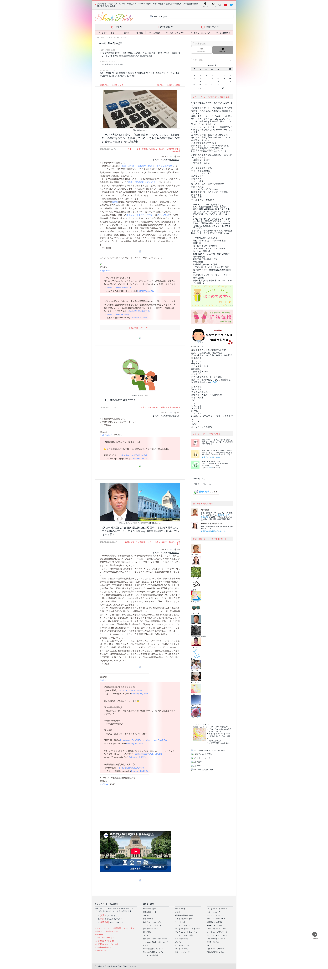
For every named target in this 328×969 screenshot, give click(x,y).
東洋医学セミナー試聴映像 (205, 246)
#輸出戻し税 (134, 311)
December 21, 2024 (141, 459)
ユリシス (195, 421)
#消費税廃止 (146, 311)
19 (206, 82)
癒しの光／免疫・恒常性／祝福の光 (207, 184)
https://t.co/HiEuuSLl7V (130, 740)
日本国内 (170, 149)
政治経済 (162, 149)
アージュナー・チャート (152, 925)
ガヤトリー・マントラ (201, 173)
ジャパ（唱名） (198, 181)
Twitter (103, 680)
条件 (210, 467)
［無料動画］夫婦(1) (200, 160)
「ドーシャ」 (205, 189)
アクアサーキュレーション (217, 939)
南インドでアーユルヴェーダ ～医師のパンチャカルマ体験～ (218, 736)
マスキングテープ (182, 949)
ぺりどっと (196, 403)
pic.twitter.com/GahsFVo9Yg (117, 314)
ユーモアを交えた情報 (201, 427)
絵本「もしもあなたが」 (152, 922)
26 (206, 85)
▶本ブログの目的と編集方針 (212, 457)
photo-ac (144, 130)
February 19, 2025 (137, 757)
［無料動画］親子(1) (200, 163)
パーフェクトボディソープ (217, 932)
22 (224, 82)
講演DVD (146, 915)
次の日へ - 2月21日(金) (167, 85)
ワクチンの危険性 (199, 392)
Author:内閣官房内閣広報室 (137, 523)
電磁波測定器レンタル (215, 952)
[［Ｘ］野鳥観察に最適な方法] (140, 374)
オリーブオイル (181, 909)
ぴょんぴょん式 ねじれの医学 (220, 729)
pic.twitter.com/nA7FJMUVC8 (148, 754)
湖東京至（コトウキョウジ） (139, 215)
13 (212, 79)
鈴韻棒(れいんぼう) (214, 922)
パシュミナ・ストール (215, 915)
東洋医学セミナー (224, 515)
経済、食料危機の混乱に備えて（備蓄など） (211, 379)
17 (194, 82)
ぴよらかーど (180, 942)
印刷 (178, 157)
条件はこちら (174, 160)
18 (200, 82)
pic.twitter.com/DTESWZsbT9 (117, 287)
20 (212, 82)
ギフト (209, 945)
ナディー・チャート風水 (184, 935)
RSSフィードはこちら (202, 484)
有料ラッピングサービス (216, 949)
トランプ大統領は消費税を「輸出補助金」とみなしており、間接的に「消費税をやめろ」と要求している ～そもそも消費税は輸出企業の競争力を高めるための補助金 (140, 54)
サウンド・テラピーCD (216, 919)
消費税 (144, 149)
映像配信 (204, 517)
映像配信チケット (149, 912)
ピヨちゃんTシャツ (182, 952)
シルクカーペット (182, 939)
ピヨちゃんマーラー (214, 912)
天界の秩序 (196, 197)
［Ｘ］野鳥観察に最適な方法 (111, 64)
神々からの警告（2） (202, 251)
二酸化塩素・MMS (199, 371)
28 (218, 85)
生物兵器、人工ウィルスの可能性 (206, 395)
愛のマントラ (197, 176)
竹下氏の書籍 (148, 919)
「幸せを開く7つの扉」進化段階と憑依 (211, 267)
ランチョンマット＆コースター (187, 932)
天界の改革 (196, 195)
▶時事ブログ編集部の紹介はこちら (213, 531)
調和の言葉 (147, 932)
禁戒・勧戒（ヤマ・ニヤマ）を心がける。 (210, 145)
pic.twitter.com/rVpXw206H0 (131, 768)
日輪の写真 (196, 179)
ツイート (164, 157)
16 (230, 79)
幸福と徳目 (198, 262)
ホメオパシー (197, 374)
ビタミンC (196, 361)
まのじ (127, 542)
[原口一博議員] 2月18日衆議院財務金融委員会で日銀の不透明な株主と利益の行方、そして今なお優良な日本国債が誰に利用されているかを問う (140, 74)
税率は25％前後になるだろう (141, 182)
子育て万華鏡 (214, 743)
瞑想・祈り (196, 363)
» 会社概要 (99, 934)
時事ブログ (105, 37)
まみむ (194, 424)
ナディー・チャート (150, 929)
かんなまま (196, 408)
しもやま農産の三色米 (183, 919)
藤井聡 (115, 202)
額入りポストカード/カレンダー (155, 939)
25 (200, 85)
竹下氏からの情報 (173, 407)
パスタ (177, 912)
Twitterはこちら (200, 479)
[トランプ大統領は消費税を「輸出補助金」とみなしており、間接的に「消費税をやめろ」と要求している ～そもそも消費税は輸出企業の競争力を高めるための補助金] (140, 109)
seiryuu (194, 411)
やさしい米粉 (180, 922)
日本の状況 (196, 387)
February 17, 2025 (145, 291)
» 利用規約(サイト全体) (104, 941)
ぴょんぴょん (197, 406)
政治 (132, 542)
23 (230, 82)
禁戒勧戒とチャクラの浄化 (205, 264)
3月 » (224, 88)
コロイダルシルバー (200, 366)
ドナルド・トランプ (132, 149)
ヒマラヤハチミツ (149, 945)
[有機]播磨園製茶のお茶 (184, 915)
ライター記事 (197, 397)
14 (218, 79)
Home (97, 37)
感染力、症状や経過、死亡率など (206, 353)
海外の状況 (196, 389)
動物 (163, 407)
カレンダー (147, 935)
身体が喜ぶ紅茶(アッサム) (152, 949)
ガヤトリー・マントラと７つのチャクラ (211, 248)
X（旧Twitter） (106, 271)
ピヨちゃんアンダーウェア (217, 909)
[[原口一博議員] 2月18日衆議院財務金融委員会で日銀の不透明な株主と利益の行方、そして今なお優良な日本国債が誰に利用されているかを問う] (140, 502)
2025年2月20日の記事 (118, 37)
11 (200, 79)
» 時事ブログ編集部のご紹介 (106, 931)
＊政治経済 (152, 149)
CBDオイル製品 (213, 942)
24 (194, 85)
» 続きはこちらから (140, 327)
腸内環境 (195, 369)
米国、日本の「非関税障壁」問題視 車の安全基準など (147, 166)
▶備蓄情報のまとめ (200, 382)
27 (212, 85)
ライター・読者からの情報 (156, 542)
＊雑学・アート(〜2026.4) (149, 407)
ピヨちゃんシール (182, 945)
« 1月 (200, 88)
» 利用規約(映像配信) (103, 947)
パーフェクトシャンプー (216, 929)
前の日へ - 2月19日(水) (112, 85)
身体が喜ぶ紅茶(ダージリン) (153, 952)
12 (206, 79)
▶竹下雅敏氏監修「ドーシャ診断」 (207, 377)
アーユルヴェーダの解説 (202, 200)
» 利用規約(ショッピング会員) (107, 944)
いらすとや (144, 395)
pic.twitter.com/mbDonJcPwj (154, 740)
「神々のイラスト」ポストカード (155, 942)
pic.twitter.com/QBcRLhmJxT (134, 455)
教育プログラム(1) (205, 259)
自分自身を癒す (200, 256)
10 (194, 79)
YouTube (104, 784)
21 (218, 82)
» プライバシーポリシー (104, 938)
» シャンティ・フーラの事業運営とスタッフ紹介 (114, 928)
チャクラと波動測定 (200, 171)
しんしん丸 (196, 413)
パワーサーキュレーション (217, 935)
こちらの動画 (163, 215)
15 (224, 79)
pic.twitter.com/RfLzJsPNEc (131, 690)
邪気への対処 (197, 187)
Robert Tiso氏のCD (214, 925)
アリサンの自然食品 (150, 955)
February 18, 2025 (138, 318)
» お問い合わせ (101, 950)
